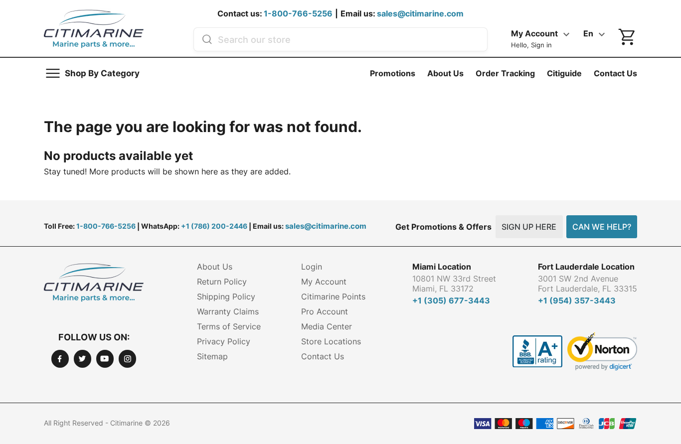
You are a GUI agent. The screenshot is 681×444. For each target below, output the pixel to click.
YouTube (105, 358)
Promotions (392, 73)
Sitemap (212, 356)
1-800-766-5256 (298, 13)
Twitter (82, 358)
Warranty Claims (228, 311)
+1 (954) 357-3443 (577, 300)
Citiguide (564, 73)
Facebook (60, 358)
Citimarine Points (333, 296)
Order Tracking (505, 73)
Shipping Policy (226, 296)
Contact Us (615, 73)
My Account (323, 282)
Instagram (127, 358)
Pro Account (324, 311)
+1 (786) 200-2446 (214, 226)
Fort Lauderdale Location (586, 267)
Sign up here (529, 227)
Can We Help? (601, 227)
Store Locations (331, 341)
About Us (445, 73)
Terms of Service (229, 326)
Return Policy (222, 282)
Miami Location (441, 267)
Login (311, 267)
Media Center (326, 326)
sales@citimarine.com (420, 13)
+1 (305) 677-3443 (451, 300)
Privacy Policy (223, 341)
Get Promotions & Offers (443, 227)
